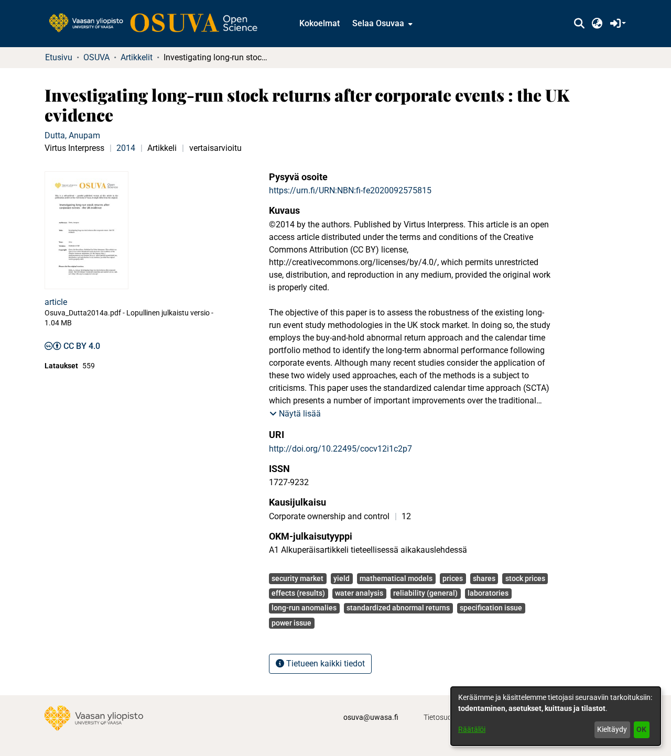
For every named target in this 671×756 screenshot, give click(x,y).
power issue (291, 623)
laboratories (488, 593)
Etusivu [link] (58, 57)
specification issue (491, 608)
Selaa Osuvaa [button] (378, 23)
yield (341, 578)
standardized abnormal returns (398, 608)
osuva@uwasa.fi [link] (370, 717)
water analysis (359, 593)
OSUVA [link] (96, 57)
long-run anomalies (304, 608)
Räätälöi (471, 729)
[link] (158, 23)
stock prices (525, 578)
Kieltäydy (612, 729)
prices (452, 578)
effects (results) (298, 593)
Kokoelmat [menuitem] (319, 23)
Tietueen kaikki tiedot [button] (324, 664)
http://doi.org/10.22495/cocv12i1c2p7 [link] (340, 449)
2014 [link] (125, 148)
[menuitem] (381, 23)
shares (484, 578)
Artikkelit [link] (137, 57)
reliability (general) (425, 593)
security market (297, 578)
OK (641, 729)
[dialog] (556, 716)
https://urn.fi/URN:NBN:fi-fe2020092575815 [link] (350, 190)
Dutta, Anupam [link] (72, 135)
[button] (579, 23)
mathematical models (396, 578)
